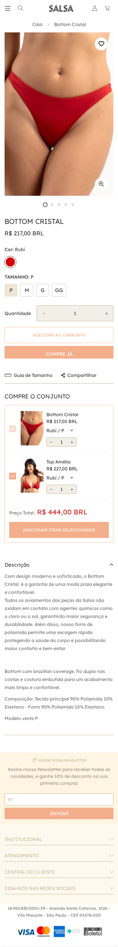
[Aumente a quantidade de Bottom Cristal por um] (106, 314)
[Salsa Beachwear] (61, 8)
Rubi (10, 262)
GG (59, 290)
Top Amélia (58, 462)
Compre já (59, 354)
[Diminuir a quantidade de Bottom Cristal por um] (43, 314)
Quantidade (18, 313)
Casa (37, 24)
